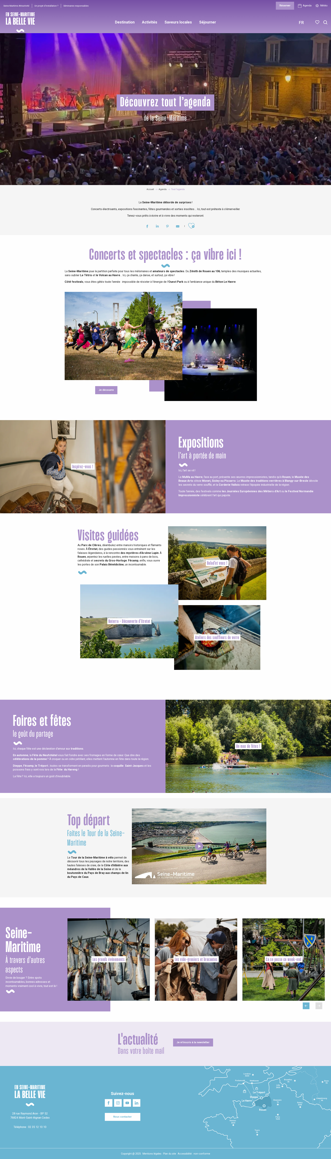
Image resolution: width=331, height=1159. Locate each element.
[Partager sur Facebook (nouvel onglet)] (147, 227)
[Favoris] (318, 22)
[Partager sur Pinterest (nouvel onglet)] (167, 227)
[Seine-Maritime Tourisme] (19, 22)
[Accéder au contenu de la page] (165, 168)
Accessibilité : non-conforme (194, 1153)
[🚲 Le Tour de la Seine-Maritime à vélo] (199, 846)
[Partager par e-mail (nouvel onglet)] (177, 227)
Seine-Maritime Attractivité (16, 5)
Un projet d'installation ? (46, 5)
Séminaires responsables (76, 5)
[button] (325, 22)
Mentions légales (152, 1153)
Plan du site (169, 1153)
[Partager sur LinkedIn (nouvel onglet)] (157, 227)
